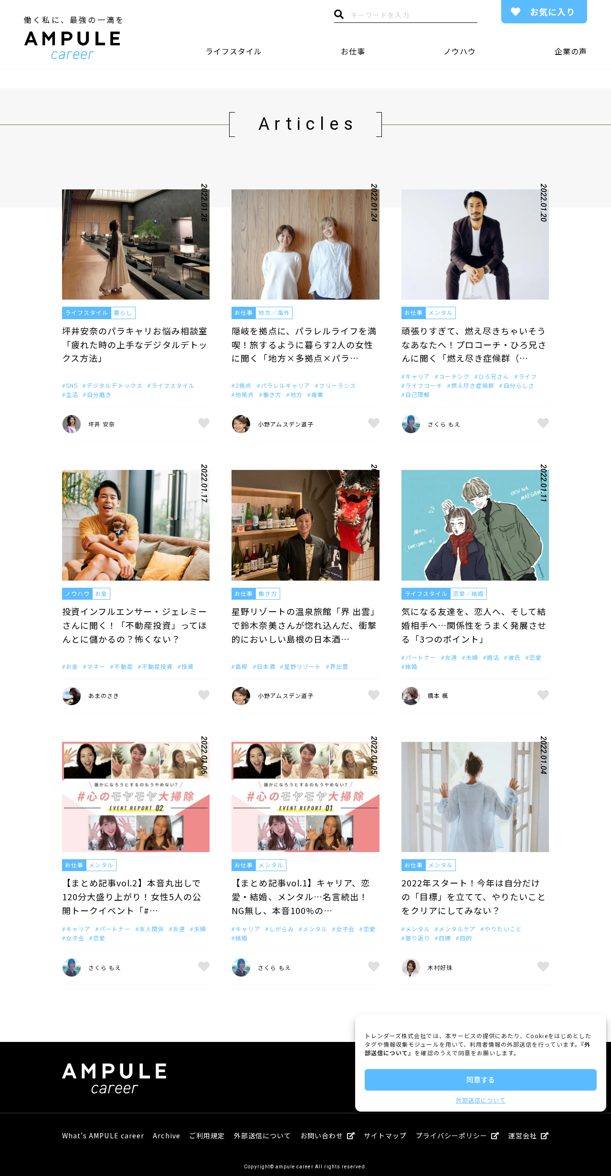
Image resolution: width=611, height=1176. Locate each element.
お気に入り (552, 11)
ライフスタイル (233, 51)
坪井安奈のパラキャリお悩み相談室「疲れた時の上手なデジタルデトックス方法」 (135, 344)
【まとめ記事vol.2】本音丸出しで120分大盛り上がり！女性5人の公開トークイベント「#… (131, 896)
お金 (101, 593)
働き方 (267, 593)
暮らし (123, 312)
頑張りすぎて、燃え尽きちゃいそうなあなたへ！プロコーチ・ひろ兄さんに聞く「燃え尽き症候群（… (474, 344)
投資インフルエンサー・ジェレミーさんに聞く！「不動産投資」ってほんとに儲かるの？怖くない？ (134, 625)
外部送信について (481, 1100)
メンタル (440, 312)
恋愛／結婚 (468, 593)
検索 (339, 16)
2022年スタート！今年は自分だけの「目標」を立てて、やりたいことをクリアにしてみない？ (474, 896)
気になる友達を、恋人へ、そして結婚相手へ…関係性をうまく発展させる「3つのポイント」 (474, 625)
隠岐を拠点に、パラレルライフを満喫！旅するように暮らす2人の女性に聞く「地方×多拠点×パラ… (304, 344)
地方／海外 (273, 312)
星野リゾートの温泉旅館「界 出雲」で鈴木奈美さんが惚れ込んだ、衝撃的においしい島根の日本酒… (304, 625)
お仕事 (353, 51)
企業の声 (571, 51)
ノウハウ (459, 51)
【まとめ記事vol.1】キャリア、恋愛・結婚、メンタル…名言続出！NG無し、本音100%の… (301, 896)
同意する (480, 1079)
